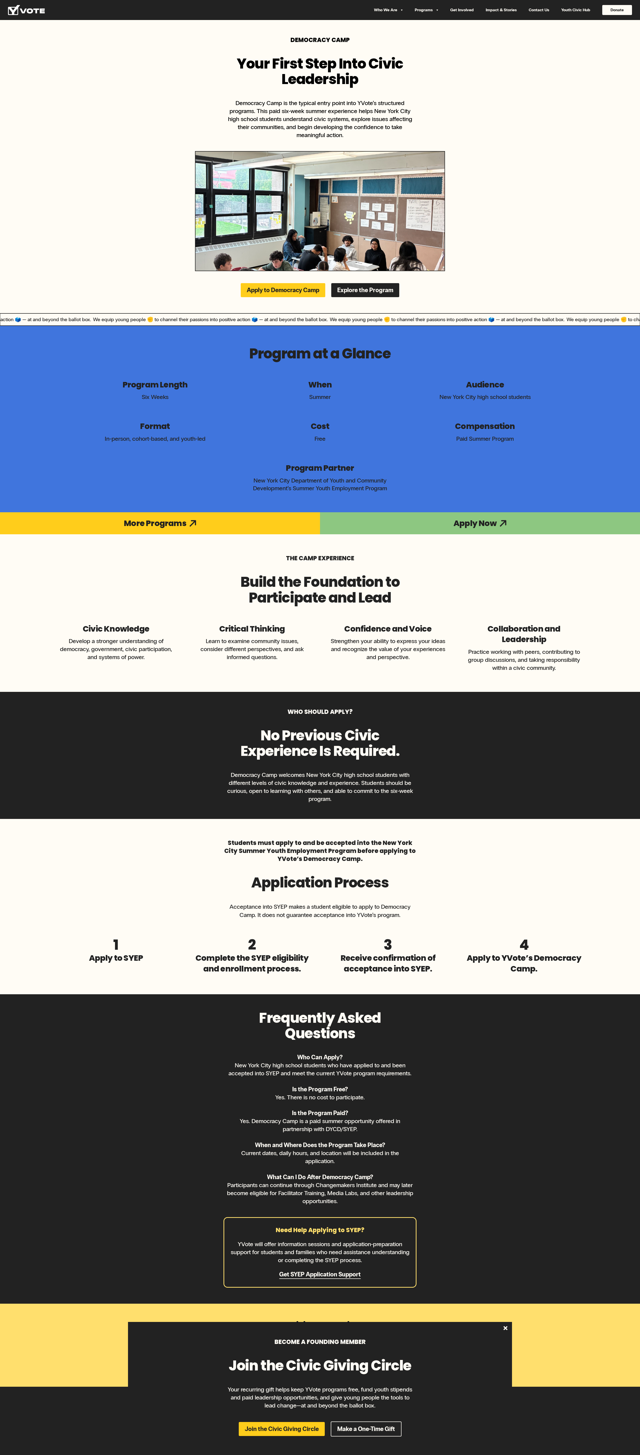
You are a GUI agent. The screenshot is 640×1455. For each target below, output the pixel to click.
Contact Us (539, 10)
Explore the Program (365, 290)
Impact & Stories (501, 10)
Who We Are (386, 10)
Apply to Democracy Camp (283, 290)
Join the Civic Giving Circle (282, 1428)
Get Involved (462, 10)
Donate (617, 10)
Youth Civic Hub (575, 10)
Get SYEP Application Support (320, 1274)
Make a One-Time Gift (366, 1428)
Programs (424, 10)
